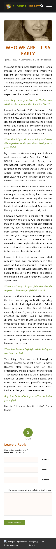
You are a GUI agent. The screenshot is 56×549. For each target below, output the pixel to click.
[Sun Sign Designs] (16, 545)
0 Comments (24, 59)
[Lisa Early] (28, 30)
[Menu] (47, 6)
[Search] (40, 6)
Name (45, 459)
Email (45, 469)
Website (45, 480)
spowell (47, 59)
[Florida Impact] (23, 6)
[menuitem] (40, 6)
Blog (37, 59)
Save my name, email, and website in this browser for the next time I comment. (30, 491)
